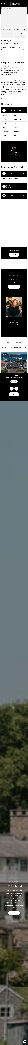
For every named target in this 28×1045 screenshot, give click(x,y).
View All (20, 33)
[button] (14, 913)
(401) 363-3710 (15, 153)
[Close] (25, 3)
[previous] (12, 389)
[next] (16, 389)
